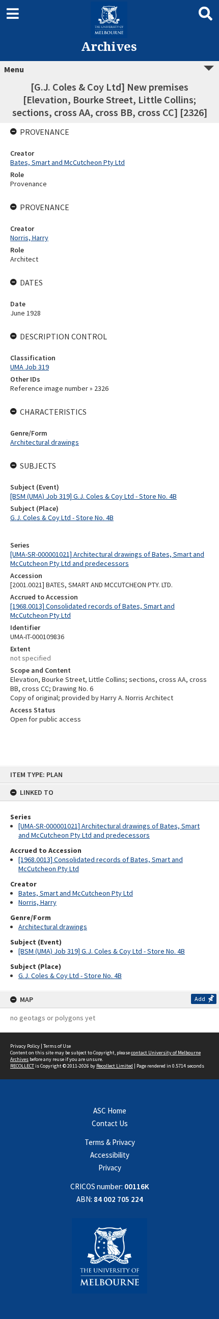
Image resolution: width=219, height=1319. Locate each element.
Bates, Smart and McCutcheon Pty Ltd (75, 893)
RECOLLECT (22, 1066)
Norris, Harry (37, 902)
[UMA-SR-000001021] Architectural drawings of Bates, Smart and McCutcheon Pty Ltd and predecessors (109, 830)
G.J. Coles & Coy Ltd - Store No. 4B (70, 975)
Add (200, 998)
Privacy (109, 1167)
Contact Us (110, 1123)
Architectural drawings (52, 926)
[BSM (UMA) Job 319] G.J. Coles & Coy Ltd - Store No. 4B (101, 951)
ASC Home (109, 1110)
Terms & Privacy (110, 1142)
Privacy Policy (25, 1046)
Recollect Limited (114, 1066)
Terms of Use (57, 1046)
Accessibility (109, 1155)
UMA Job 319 (29, 366)
